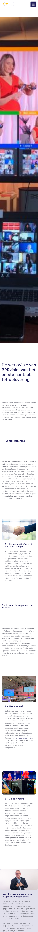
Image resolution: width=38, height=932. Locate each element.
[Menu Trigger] (33, 4)
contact (6, 928)
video (20, 738)
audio (15, 738)
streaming (27, 738)
